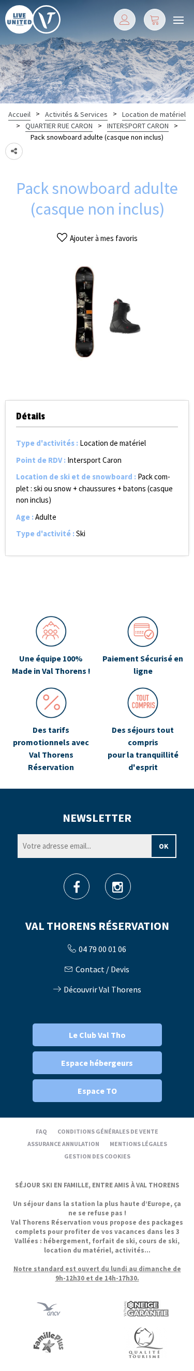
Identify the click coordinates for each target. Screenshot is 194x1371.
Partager (14, 151)
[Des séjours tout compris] (143, 730)
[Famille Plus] (48, 1341)
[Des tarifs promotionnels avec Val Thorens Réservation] (51, 730)
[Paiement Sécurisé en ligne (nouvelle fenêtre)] (143, 646)
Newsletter (97, 817)
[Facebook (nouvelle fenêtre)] (76, 889)
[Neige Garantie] (145, 1308)
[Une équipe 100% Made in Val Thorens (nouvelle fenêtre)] (51, 646)
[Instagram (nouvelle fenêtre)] (117, 889)
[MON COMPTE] (125, 20)
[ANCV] (49, 1308)
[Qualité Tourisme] (145, 1341)
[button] (155, 20)
